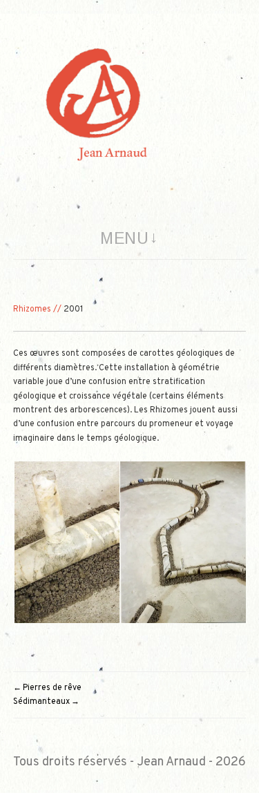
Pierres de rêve (52, 688)
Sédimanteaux (41, 701)
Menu (124, 238)
